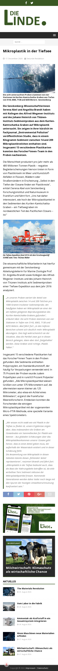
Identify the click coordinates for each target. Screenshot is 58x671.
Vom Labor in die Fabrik (29, 603)
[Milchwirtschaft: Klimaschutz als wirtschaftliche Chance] (29, 551)
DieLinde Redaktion (35, 58)
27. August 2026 (25, 639)
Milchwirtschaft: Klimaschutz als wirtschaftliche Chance (28, 570)
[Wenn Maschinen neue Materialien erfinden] (9, 636)
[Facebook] (26, 3)
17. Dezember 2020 (13, 58)
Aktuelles (9, 581)
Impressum (30, 668)
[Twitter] (32, 3)
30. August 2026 (25, 592)
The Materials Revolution (30, 588)
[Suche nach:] (29, 41)
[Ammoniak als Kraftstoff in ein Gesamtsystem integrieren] (9, 621)
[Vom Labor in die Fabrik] (9, 606)
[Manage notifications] (6, 664)
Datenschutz (42, 668)
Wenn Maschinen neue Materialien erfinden (35, 634)
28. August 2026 (25, 607)
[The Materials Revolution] (9, 591)
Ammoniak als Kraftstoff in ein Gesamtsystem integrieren (33, 619)
